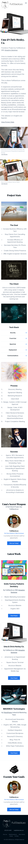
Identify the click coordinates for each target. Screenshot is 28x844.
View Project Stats (7, 122)
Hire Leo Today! (14, 543)
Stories (11, 836)
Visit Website (4, 154)
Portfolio (17, 836)
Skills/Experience (13, 834)
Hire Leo (5, 834)
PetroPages (8, 712)
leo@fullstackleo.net (19, 830)
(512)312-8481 (7, 830)
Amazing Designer (11, 50)
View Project (14, 615)
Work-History (22, 834)
